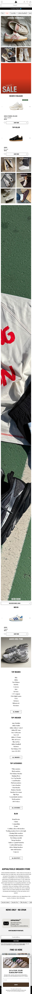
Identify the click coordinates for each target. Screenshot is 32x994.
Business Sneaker (16, 790)
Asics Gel (16, 735)
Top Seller (13, 13)
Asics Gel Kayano (16, 732)
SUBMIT (16, 984)
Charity (16, 821)
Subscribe (16, 941)
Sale (7, 13)
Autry (16, 689)
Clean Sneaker (16, 787)
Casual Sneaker (16, 780)
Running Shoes (16, 776)
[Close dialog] (28, 957)
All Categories (16, 807)
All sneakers (16, 757)
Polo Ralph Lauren (16, 696)
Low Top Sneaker (16, 778)
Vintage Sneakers (16, 840)
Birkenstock (16, 703)
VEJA (16, 698)
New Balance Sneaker (16, 773)
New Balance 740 (16, 749)
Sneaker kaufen (5, 902)
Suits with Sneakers (16, 849)
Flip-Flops (16, 794)
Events (16, 826)
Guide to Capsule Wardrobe (16, 842)
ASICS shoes (16, 801)
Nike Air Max (16, 742)
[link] (16, 2)
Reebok (16, 684)
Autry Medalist (16, 723)
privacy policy (22, 943)
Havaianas (16, 705)
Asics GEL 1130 (16, 751)
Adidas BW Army (16, 730)
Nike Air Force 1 (16, 739)
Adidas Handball (22, 13)
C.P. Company (16, 694)
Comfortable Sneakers (16, 845)
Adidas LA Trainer (16, 737)
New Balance (16, 682)
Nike (16, 677)
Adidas (16, 680)
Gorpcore (16, 852)
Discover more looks (14, 603)
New (3, 13)
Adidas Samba (16, 725)
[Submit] (29, 5)
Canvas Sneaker (16, 785)
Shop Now (16, 122)
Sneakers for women (16, 792)
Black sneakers (16, 771)
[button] (5, 123)
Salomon (16, 701)
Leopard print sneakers (16, 797)
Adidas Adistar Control (16, 728)
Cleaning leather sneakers (16, 835)
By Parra (16, 691)
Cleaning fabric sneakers (16, 833)
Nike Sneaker (23, 902)
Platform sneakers (16, 783)
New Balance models (16, 838)
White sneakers (16, 769)
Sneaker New (15, 902)
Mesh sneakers (16, 799)
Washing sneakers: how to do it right (16, 831)
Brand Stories (16, 819)
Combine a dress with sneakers (16, 828)
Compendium (16, 824)
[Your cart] (30, 2)
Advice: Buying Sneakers (16, 847)
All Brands (16, 711)
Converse (16, 687)
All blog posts (16, 858)
